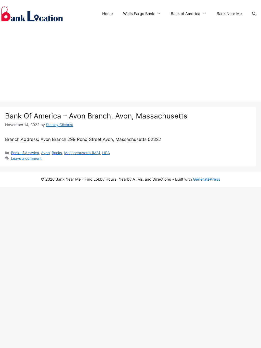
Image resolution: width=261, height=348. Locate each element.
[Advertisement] (130, 66)
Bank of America (185, 13)
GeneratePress (206, 179)
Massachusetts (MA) (82, 153)
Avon (45, 153)
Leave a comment (26, 158)
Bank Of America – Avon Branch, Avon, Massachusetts (96, 116)
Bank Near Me (229, 13)
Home (107, 13)
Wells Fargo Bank (138, 13)
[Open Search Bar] (254, 13)
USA (106, 153)
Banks (57, 153)
